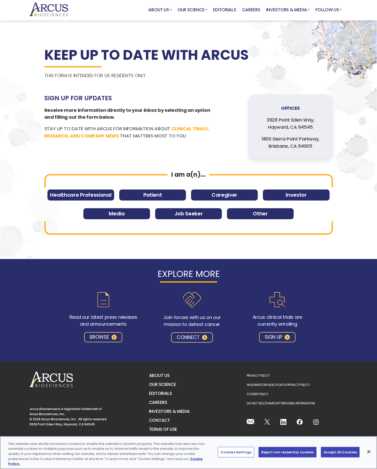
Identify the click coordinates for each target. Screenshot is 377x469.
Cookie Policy (257, 394)
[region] (188, 452)
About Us (158, 10)
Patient (152, 194)
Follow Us (327, 10)
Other (260, 213)
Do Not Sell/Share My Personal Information (281, 403)
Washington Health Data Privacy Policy (278, 385)
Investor (296, 194)
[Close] (368, 451)
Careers (251, 10)
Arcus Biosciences (48, 10)
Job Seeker (188, 213)
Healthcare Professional (80, 194)
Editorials (224, 10)
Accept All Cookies (340, 452)
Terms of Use (163, 429)
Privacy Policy (258, 375)
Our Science (191, 10)
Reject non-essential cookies (287, 452)
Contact (159, 420)
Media (116, 213)
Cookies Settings (236, 452)
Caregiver (224, 194)
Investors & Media (286, 10)
